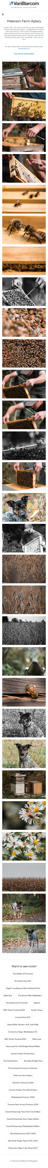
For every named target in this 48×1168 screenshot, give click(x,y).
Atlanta (37, 1003)
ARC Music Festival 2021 (15, 1039)
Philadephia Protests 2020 (22, 1097)
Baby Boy (8, 996)
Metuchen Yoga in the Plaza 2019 (23, 1148)
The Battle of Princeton (23, 974)
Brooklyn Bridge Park (33, 1061)
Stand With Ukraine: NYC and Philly (23, 1025)
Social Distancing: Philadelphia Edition (23, 1126)
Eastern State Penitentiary (23, 1054)
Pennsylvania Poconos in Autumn (22, 1068)
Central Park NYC (23, 1017)
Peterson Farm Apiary (22, 1076)
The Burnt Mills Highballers (30, 996)
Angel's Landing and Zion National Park (23, 988)
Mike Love (36, 1039)
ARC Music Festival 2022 (14, 1010)
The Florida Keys (10, 1061)
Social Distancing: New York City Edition (22, 1112)
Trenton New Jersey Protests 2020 (22, 1105)
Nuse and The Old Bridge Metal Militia (23, 1046)
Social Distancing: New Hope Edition (23, 1119)
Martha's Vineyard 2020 (22, 1083)
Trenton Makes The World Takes (23, 1090)
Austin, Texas (37, 1010)
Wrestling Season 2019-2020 (23, 1134)
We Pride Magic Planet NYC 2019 (23, 1141)
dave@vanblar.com (24, 48)
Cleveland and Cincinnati (17, 1003)
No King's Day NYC (23, 981)
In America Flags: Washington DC (23, 1032)
